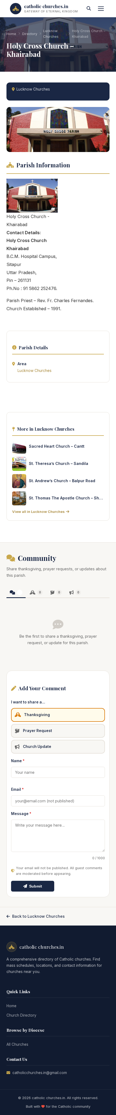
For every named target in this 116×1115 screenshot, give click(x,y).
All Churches (17, 1044)
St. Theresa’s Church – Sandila (58, 463)
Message (21, 814)
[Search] (88, 8)
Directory (29, 34)
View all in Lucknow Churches (38, 511)
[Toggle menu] (101, 8)
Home (11, 34)
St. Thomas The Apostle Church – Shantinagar (66, 498)
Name (18, 761)
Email (17, 789)
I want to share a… (28, 702)
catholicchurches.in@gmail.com (39, 1073)
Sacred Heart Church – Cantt (56, 446)
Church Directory (21, 1015)
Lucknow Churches (51, 34)
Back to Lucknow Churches (38, 916)
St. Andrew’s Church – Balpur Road (62, 480)
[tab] (16, 593)
